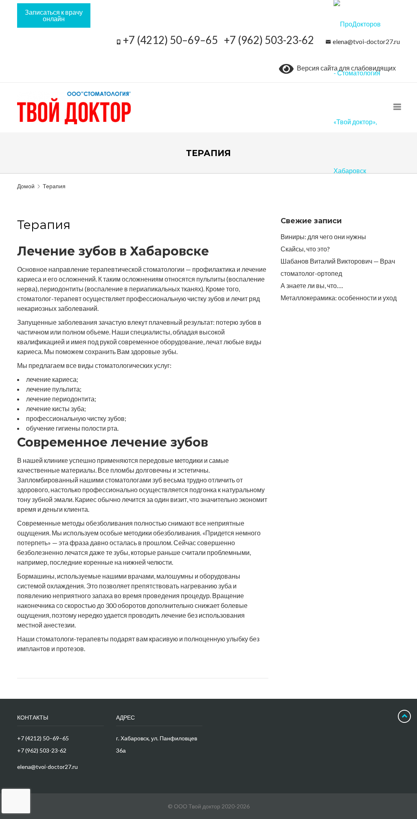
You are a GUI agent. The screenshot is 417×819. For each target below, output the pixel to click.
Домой (26, 186)
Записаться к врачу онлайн (54, 15)
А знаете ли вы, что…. (312, 285)
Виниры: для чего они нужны (323, 236)
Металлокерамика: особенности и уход (339, 298)
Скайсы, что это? (305, 249)
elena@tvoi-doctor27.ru (47, 766)
